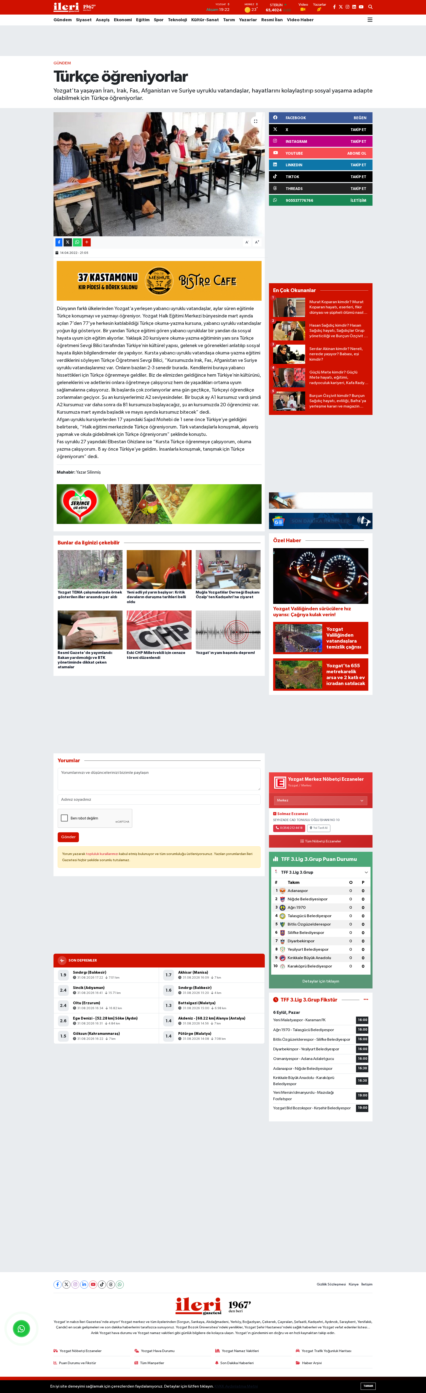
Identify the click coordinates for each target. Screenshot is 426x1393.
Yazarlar (248, 20)
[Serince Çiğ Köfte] (159, 503)
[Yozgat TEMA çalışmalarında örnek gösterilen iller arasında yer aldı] (90, 569)
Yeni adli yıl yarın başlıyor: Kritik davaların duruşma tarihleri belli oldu (156, 597)
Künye (354, 1284)
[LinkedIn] (84, 1285)
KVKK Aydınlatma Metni (236, 1386)
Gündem (62, 20)
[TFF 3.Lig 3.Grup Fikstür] (366, 1000)
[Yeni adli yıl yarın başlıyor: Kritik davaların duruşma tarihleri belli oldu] (159, 569)
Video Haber (300, 20)
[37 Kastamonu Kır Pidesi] (159, 280)
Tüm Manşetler (152, 1363)
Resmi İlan (272, 20)
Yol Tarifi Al (320, 828)
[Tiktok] (102, 1285)
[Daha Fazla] (87, 242)
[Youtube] (93, 1285)
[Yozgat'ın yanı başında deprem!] (228, 630)
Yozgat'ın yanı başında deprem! (225, 653)
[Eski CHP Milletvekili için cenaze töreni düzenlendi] (159, 630)
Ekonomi (123, 20)
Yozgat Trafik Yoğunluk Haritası (326, 1351)
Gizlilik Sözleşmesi (331, 1284)
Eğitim (143, 20)
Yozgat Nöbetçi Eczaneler (81, 1351)
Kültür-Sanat (205, 20)
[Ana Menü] (370, 20)
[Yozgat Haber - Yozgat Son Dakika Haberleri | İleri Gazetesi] (74, 7)
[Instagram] (75, 1285)
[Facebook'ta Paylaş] (58, 242)
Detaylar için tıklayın (320, 981)
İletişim (367, 1284)
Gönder (68, 837)
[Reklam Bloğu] (321, 500)
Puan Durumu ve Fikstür (77, 1363)
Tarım (229, 20)
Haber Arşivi (312, 1363)
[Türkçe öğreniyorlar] (159, 174)
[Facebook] (57, 1285)
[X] (66, 1285)
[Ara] (370, 7)
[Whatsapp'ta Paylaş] (77, 242)
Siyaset (84, 20)
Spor (159, 20)
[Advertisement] (213, 41)
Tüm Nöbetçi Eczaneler (323, 841)
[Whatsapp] (120, 1285)
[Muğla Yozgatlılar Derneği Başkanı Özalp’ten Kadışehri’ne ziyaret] (228, 569)
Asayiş (103, 20)
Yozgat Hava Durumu (158, 1351)
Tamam (368, 1386)
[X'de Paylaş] (68, 242)
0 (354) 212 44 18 (291, 828)
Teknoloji (177, 20)
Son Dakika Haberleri (237, 1363)
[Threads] (111, 1285)
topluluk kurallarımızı (102, 854)
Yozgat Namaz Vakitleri (240, 1351)
